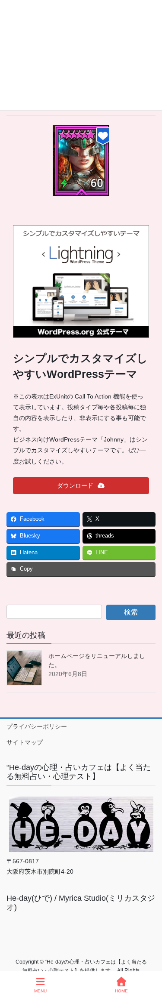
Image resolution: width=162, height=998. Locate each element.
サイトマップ (24, 742)
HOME (121, 991)
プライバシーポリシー (36, 726)
